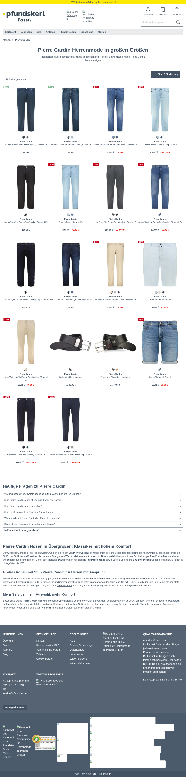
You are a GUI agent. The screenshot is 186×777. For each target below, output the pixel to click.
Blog (5, 654)
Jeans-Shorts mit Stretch (160, 377)
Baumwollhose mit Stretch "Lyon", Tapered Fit (26, 145)
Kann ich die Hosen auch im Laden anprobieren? (29, 524)
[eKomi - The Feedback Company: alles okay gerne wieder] (44, 742)
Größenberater (64, 585)
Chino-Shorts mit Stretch (160, 300)
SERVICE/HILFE (46, 634)
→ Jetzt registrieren (104, 2)
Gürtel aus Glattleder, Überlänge (115, 377)
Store (6, 645)
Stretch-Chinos (120, 560)
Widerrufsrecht (78, 658)
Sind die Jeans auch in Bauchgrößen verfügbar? (29, 512)
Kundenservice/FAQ (48, 645)
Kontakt (40, 640)
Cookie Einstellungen (82, 645)
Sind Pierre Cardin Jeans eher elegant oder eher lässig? (33, 500)
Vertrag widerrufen (15, 707)
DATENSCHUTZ (89, 774)
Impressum (76, 654)
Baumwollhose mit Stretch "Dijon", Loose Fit (71, 145)
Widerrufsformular (80, 663)
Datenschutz (77, 649)
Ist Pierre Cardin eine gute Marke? (22, 530)
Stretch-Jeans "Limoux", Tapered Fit (160, 145)
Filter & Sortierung (167, 74)
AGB (72, 640)
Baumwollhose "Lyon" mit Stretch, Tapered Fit (71, 455)
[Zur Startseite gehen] (24, 16)
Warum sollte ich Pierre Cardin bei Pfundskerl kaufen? (32, 518)
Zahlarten (41, 654)
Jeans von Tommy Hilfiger (43, 607)
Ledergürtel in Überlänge (70, 377)
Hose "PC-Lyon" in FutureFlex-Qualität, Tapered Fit (26, 379)
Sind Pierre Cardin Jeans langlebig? (23, 506)
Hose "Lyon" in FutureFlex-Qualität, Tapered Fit (115, 222)
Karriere (7, 649)
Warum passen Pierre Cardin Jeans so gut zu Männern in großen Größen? (42, 494)
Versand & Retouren (48, 649)
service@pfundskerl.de (15, 693)
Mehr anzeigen (93, 60)
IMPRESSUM (105, 774)
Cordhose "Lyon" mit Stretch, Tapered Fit (26, 455)
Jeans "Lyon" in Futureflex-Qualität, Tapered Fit (115, 145)
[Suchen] (178, 22)
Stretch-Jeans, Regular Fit (71, 222)
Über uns (8, 640)
